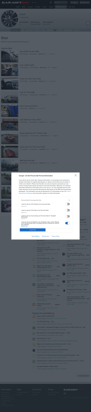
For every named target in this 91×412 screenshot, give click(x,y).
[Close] (76, 176)
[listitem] (45, 200)
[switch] (67, 204)
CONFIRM (32, 230)
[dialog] (45, 206)
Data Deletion (35, 236)
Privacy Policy (55, 236)
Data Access (45, 236)
